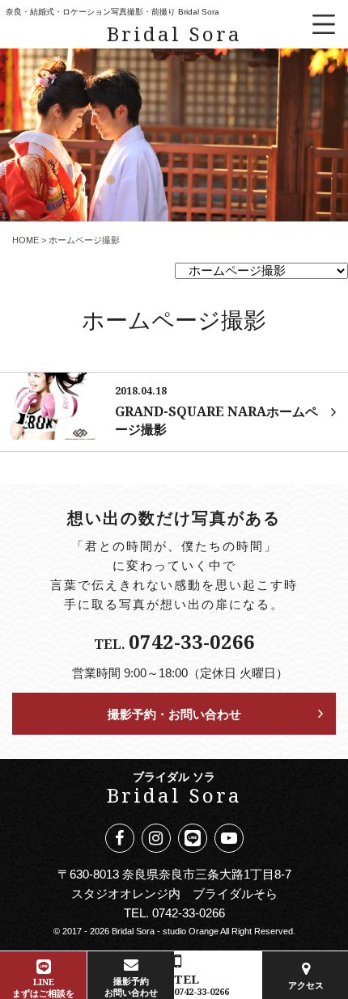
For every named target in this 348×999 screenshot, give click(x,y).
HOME (25, 240)
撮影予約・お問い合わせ (174, 714)
